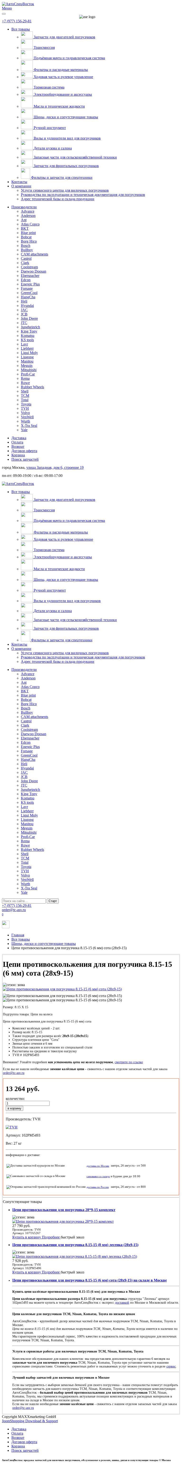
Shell (24, 391)
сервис (171, 1366)
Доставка (18, 438)
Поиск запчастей (25, 459)
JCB (24, 314)
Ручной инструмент (50, 128)
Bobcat (26, 237)
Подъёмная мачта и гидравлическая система (69, 58)
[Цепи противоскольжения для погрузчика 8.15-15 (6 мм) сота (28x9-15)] (62, 989)
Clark (25, 263)
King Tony (29, 331)
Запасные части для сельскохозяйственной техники (75, 157)
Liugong (27, 357)
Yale (24, 430)
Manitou (27, 361)
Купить (18, 1237)
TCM (25, 396)
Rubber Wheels (32, 387)
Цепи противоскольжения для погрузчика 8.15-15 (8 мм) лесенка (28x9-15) (75, 1245)
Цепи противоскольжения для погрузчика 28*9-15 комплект (63, 1210)
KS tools (27, 340)
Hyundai (27, 306)
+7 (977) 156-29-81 (17, 21)
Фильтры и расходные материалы (61, 70)
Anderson (28, 216)
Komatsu (27, 336)
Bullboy (27, 250)
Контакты (19, 182)
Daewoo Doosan (33, 271)
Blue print (28, 233)
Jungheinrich (30, 327)
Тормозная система (49, 87)
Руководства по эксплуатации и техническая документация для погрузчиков (83, 195)
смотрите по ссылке (129, 1062)
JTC (24, 323)
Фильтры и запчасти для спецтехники (61, 177)
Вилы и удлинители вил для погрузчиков (67, 138)
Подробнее (51, 1237)
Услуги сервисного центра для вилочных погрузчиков (65, 190)
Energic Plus (30, 284)
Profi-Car (28, 374)
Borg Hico (29, 241)
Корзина (18, 455)
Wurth (25, 421)
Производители (24, 207)
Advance (27, 211)
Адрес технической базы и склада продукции (57, 199)
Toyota (26, 404)
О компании (21, 186)
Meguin (26, 366)
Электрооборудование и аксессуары (63, 94)
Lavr (24, 344)
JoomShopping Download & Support (30, 1421)
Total (24, 400)
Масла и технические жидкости (59, 106)
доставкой (122, 1302)
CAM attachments (34, 254)
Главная (17, 935)
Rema (25, 378)
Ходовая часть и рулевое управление (63, 77)
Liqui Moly (29, 353)
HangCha (28, 297)
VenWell (27, 417)
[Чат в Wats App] (5, 927)
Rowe (25, 383)
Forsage (27, 288)
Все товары (20, 29)
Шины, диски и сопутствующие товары (66, 117)
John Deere (29, 318)
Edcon (26, 280)
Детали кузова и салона (53, 148)
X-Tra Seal (29, 426)
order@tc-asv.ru (14, 910)
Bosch (25, 246)
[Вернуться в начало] (18, 4)
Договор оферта (24, 451)
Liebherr (27, 348)
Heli (24, 301)
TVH (25, 408)
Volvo (25, 413)
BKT (25, 228)
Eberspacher (30, 276)
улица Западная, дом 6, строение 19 (55, 467)
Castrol (26, 258)
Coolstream (29, 267)
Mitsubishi (28, 370)
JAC (24, 310)
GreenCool (29, 293)
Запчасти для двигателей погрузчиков (64, 37)
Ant (24, 220)
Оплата (17, 442)
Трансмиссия (44, 47)
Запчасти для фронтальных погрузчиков (66, 166)
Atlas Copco (30, 224)
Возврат (17, 446)
